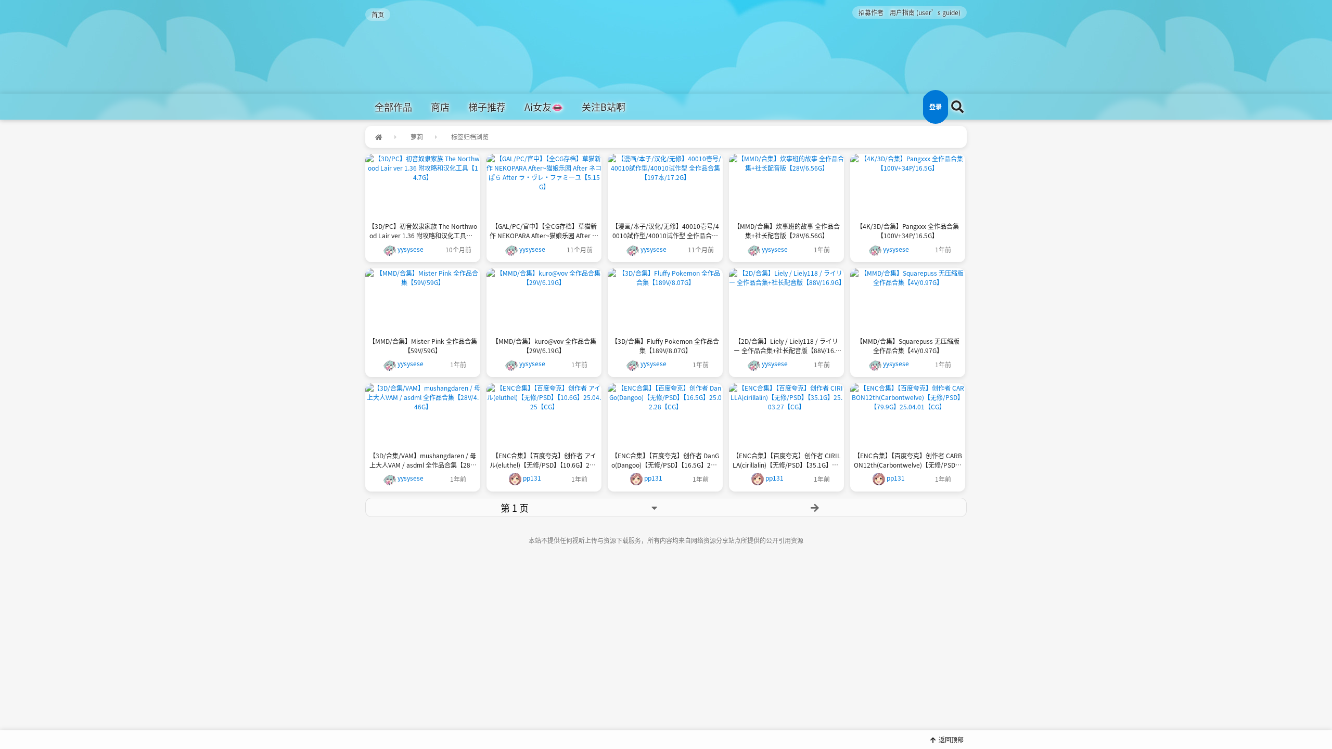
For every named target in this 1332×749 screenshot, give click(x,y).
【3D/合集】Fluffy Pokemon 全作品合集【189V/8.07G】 (665, 346)
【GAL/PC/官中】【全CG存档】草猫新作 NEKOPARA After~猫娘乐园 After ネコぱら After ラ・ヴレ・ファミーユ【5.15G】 (544, 231)
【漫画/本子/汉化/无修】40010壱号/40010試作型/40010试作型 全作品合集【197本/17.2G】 (665, 231)
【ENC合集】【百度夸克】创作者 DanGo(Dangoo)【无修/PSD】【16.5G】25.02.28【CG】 (665, 460)
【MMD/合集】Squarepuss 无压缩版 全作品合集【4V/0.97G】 (907, 346)
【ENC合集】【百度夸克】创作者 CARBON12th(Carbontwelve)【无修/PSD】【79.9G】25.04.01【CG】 (908, 460)
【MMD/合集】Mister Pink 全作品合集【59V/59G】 (423, 346)
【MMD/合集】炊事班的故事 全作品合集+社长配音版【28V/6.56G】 (787, 231)
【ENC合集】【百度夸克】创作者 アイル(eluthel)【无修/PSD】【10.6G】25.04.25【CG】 (544, 460)
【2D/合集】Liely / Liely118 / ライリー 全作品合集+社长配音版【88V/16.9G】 (786, 346)
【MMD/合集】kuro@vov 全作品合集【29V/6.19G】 (544, 346)
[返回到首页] (378, 137)
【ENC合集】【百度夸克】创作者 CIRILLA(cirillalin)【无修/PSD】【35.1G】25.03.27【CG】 (787, 460)
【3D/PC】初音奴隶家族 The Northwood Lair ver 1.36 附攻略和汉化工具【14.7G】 (422, 231)
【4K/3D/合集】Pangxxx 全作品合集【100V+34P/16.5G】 (907, 231)
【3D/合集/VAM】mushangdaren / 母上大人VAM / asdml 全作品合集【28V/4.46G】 (422, 460)
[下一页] (815, 507)
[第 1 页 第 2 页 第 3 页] (514, 507)
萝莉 (417, 136)
